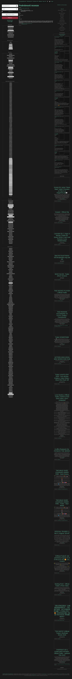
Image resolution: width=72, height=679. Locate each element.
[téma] (45, 1)
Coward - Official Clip (62, 212)
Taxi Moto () (59, 638)
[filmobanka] (31, 1)
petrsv (59, 145)
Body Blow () (56, 145)
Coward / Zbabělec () (60, 222)
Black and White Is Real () (61, 620)
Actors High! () (59, 363)
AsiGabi (57, 98)
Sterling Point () (59, 594)
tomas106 (63, 381)
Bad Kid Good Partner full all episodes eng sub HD (62, 257)
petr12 (63, 242)
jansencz (57, 134)
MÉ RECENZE (62, 35)
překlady (40, 1)
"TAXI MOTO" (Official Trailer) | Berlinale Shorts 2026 (62, 633)
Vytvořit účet (9, 21)
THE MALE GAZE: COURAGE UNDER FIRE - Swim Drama (62, 472)
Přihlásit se (10, 17)
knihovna (35, 1)
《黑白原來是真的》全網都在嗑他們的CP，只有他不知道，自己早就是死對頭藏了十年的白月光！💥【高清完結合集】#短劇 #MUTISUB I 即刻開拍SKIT (62, 611)
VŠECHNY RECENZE (62, 34)
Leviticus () (56, 126)
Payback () (56, 107)
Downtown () (59, 346)
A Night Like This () (57, 116)
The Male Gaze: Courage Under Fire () (63, 520)
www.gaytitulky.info (22, 1)
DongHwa (63, 457)
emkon (62, 36)
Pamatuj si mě (10, 11)
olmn (60, 116)
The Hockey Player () (60, 300)
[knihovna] (37, 1)
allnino (63, 518)
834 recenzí (30, 23)
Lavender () (59, 244)
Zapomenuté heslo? (10, 20)
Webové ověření (11, 14)
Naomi (63, 542)
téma (44, 1)
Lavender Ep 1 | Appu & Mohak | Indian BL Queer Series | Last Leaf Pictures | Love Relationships (62, 237)
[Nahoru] (70, 677)
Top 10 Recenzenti (26, 23)
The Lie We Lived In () (58, 36)
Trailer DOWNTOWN (62, 337)
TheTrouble (63, 220)
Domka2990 (59, 107)
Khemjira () (56, 80)
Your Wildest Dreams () (56, 52)
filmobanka (29, 1)
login (52, 1)
